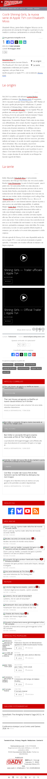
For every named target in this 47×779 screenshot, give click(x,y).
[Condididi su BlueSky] (12, 42)
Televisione (12, 337)
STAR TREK (17, 689)
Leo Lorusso (15, 46)
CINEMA (8, 466)
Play (9, 281)
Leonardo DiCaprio (18, 109)
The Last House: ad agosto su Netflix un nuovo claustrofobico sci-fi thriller (21, 400)
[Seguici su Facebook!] (11, 511)
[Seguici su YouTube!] (27, 511)
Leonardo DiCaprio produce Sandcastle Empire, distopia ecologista (23, 564)
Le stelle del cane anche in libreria (27, 655)
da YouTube (8, 277)
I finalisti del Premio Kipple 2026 (15, 616)
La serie (36, 65)
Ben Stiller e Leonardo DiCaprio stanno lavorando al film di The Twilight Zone (20, 436)
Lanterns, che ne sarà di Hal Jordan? (16, 599)
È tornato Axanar (21, 691)
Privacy (18, 740)
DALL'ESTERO (10, 429)
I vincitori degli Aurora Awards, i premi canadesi (20, 590)
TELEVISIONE (10, 393)
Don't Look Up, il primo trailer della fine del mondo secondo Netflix (21, 532)
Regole (24, 740)
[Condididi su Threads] (16, 42)
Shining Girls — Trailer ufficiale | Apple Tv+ (23, 271)
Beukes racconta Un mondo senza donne (18, 541)
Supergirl (30, 8)
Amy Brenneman (14, 183)
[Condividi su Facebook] (8, 42)
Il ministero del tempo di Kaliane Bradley (26, 680)
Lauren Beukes (32, 96)
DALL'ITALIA (17, 640)
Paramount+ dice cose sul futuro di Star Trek (19, 608)
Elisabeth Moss (7, 59)
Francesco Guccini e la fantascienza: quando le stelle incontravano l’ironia (28, 644)
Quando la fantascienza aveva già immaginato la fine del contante (22, 627)
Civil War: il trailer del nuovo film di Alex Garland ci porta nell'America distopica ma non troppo (21, 475)
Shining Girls (19, 364)
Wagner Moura (8, 199)
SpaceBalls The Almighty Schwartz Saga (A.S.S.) (22, 714)
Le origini (37, 61)
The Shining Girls (25, 99)
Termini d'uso (9, 740)
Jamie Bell (12, 207)
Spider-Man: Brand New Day (10, 8)
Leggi (20, 648)
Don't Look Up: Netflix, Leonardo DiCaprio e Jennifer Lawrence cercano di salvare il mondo (22, 552)
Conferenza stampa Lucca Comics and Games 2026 (21, 727)
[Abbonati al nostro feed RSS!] (35, 511)
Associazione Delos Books (22, 752)
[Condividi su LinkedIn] (25, 42)
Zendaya (36, 8)
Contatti (39, 740)
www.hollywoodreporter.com (34, 337)
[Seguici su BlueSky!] (19, 511)
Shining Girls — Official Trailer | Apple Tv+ (22, 311)
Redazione (32, 740)
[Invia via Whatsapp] (20, 42)
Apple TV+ (22, 8)
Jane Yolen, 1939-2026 (23, 667)
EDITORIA (17, 652)
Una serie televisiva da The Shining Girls (17, 574)
